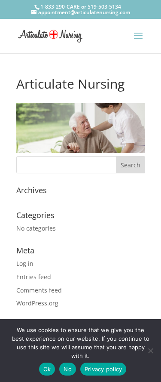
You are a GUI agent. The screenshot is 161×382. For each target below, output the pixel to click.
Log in (24, 263)
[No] (150, 350)
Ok (47, 369)
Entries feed (33, 277)
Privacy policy (103, 369)
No (68, 369)
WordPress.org (37, 303)
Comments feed (39, 290)
